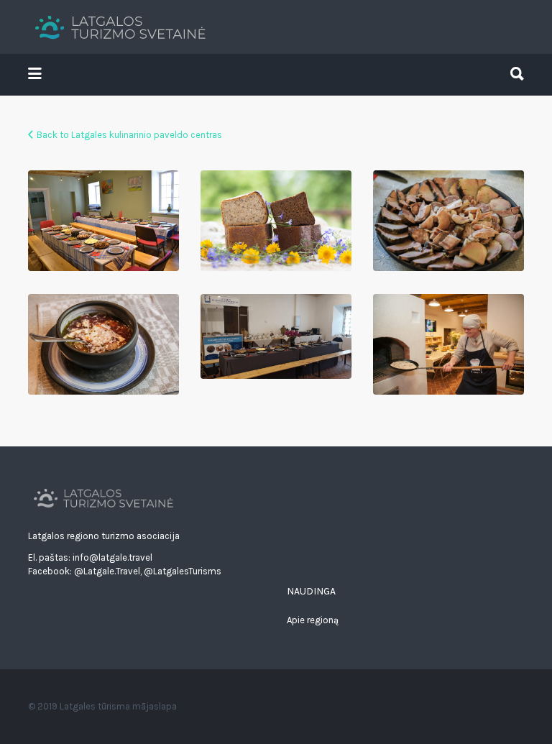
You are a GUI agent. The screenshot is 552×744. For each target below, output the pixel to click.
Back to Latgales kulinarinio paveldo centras (129, 134)
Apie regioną (313, 620)
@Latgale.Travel (107, 571)
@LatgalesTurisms (182, 571)
